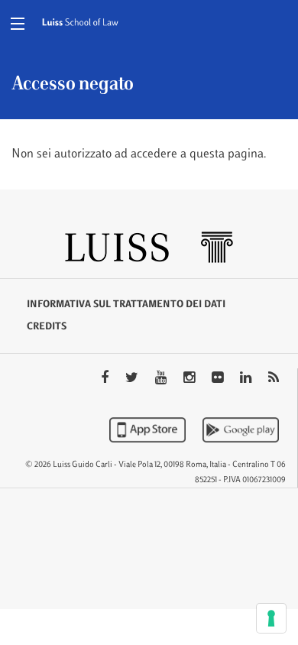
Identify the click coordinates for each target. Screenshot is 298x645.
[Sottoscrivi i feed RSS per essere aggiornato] (273, 379)
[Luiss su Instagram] (190, 379)
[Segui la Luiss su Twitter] (133, 379)
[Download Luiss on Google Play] (240, 429)
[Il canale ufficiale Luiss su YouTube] (162, 379)
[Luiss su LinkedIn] (247, 379)
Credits (46, 327)
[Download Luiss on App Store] (149, 429)
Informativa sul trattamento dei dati (126, 305)
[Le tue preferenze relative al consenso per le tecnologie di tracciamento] (271, 618)
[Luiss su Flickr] (219, 379)
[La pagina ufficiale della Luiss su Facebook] (106, 379)
